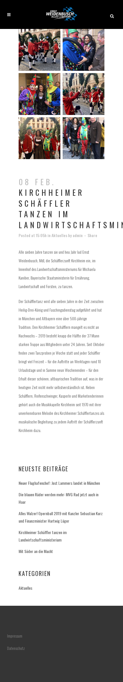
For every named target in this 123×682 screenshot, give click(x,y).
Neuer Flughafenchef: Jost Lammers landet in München (59, 483)
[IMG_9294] (83, 52)
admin (78, 235)
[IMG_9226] (39, 52)
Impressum (14, 636)
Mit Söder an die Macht (36, 551)
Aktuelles (59, 235)
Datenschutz (16, 648)
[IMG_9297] (39, 96)
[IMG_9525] (39, 140)
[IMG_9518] (83, 140)
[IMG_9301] (83, 96)
